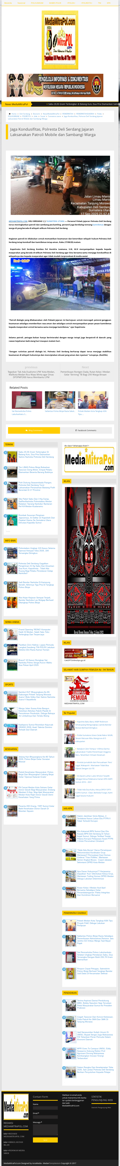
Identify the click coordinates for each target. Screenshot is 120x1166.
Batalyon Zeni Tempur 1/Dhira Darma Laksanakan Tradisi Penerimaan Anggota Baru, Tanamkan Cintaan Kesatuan (93, 751)
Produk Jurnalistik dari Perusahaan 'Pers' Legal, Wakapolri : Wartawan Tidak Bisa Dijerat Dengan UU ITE (93, 765)
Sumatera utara (54, 116)
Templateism (54, 1163)
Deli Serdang (24, 114)
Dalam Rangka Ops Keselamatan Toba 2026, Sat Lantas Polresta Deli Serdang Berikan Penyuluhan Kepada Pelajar (95, 1069)
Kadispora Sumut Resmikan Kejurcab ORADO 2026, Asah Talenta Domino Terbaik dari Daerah (36, 727)
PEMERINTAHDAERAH (85, 114)
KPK (108, 3)
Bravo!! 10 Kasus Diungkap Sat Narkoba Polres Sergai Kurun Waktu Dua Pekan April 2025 (35, 662)
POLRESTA (26, 116)
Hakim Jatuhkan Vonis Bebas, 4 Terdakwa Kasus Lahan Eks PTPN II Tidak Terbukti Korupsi (93, 818)
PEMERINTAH (67, 114)
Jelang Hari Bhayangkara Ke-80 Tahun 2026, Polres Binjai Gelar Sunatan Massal (36, 759)
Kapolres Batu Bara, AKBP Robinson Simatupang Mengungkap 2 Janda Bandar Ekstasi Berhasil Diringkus (93, 724)
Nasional (21, 3)
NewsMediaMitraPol (51, 114)
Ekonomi (36, 114)
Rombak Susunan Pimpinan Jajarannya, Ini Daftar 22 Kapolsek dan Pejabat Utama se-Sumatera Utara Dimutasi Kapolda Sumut (37, 519)
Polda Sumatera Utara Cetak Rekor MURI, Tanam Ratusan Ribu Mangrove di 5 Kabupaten (94, 738)
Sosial (42, 116)
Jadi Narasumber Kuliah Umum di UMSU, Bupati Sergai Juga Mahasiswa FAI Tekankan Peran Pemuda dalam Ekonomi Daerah (95, 1036)
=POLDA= (71, 3)
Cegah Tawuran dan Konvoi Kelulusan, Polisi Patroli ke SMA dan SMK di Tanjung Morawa (95, 1019)
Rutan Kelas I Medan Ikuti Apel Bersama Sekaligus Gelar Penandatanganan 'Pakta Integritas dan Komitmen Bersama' (93, 891)
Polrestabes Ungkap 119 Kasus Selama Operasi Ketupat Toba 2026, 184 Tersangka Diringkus (37, 550)
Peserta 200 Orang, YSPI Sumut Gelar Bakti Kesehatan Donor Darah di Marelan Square (36, 808)
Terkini (8, 531)
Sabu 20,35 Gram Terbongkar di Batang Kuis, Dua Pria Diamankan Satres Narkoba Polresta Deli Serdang (36, 454)
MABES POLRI (55, 3)
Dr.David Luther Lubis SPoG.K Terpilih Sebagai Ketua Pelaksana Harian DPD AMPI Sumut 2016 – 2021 (94, 779)
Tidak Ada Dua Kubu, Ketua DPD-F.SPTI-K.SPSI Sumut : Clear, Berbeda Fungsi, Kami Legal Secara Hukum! (93, 792)
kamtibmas (98, 224)
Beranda (8, 3)
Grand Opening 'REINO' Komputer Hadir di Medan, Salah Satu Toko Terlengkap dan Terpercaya (34, 632)
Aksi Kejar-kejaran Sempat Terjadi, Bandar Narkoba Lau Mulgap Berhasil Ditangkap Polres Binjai (36, 600)
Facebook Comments (86, 430)
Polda (99, 114)
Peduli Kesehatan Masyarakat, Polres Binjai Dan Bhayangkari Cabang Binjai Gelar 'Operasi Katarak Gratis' (36, 774)
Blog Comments (35, 430)
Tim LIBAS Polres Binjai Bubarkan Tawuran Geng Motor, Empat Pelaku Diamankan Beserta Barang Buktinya (36, 469)
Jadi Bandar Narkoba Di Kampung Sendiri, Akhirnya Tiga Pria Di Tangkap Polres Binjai (36, 584)
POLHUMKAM (37, 3)
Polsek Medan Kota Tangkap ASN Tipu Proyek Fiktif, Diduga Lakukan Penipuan (95, 923)
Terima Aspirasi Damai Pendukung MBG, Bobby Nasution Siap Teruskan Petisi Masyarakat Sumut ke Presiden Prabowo (94, 1004)
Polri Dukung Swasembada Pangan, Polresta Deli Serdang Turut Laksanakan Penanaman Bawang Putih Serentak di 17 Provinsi (37, 486)
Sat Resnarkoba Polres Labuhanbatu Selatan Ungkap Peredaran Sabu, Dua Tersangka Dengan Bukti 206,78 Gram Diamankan (95, 956)
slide (35, 116)
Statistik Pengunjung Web (101, 1107)
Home (14, 114)
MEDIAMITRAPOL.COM (18, 221)
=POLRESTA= (86, 3)
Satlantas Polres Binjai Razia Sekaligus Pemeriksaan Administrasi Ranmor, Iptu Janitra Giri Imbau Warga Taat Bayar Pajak (95, 939)
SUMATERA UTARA (55, 221)
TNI (99, 3)
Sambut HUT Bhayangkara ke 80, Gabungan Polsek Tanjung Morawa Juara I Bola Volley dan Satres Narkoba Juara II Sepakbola (37, 696)
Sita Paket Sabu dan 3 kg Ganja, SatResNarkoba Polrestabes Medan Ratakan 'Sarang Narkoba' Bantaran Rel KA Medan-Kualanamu (35, 502)
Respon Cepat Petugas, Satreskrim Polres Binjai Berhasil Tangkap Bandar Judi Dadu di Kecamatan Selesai (94, 971)
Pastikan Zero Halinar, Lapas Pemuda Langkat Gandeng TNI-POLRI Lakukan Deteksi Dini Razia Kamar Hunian (37, 647)
